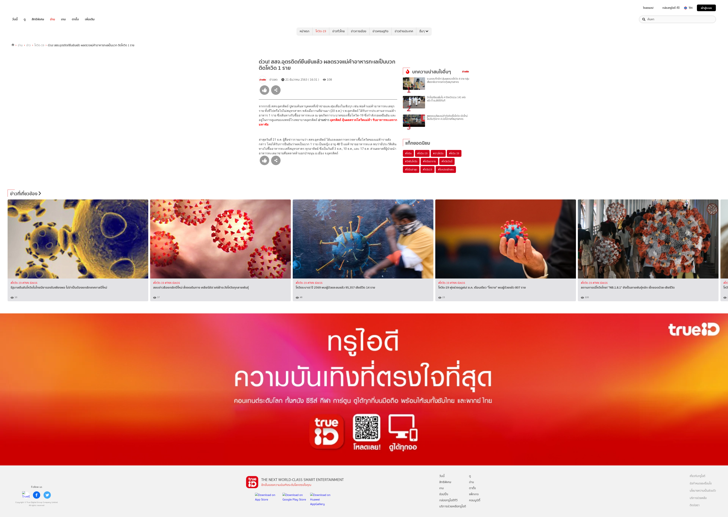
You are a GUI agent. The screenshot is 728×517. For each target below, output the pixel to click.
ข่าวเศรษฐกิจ (380, 31)
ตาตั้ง (75, 19)
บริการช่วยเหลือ (698, 498)
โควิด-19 (321, 31)
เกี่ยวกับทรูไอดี (697, 476)
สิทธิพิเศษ (38, 19)
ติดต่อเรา (695, 505)
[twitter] (47, 495)
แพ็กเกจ (474, 494)
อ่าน (52, 19)
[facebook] (36, 495)
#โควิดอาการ (429, 161)
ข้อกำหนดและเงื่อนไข (701, 484)
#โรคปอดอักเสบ (446, 169)
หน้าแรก (304, 31)
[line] (26, 495)
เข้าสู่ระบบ (706, 8)
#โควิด (408, 153)
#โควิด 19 (454, 153)
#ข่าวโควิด (438, 153)
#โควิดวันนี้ (447, 161)
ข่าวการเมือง (358, 31)
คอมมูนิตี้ (474, 500)
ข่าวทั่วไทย (338, 31)
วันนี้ (15, 19)
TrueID (23, 8)
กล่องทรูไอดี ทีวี (670, 8)
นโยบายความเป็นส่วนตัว (703, 491)
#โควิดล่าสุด (411, 169)
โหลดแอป (648, 8)
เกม (63, 19)
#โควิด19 (427, 169)
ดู (25, 19)
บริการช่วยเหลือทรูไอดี (452, 506)
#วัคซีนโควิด (411, 161)
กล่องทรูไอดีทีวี (448, 500)
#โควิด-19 (422, 153)
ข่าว (28, 45)
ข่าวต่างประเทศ (404, 31)
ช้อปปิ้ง (443, 494)
